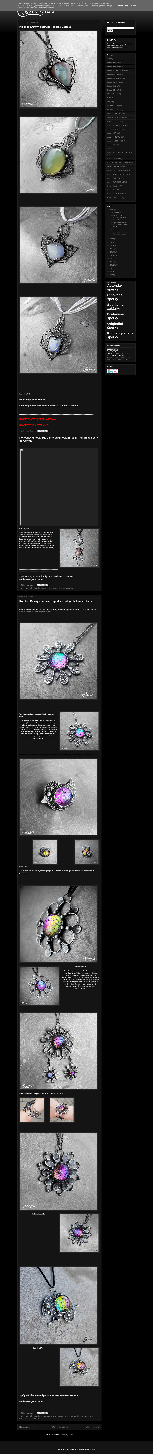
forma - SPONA (113, 90)
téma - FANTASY (113, 178)
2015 (112, 255)
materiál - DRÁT (113, 110)
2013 (112, 262)
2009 (112, 275)
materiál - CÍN (45, 588)
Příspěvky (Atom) (67, 1435)
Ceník (109, 59)
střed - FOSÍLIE (56, 588)
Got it (133, 5)
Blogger (92, 1449)
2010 (112, 271)
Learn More (123, 5)
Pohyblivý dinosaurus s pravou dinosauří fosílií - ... (119, 225)
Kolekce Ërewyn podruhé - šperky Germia (45, 26)
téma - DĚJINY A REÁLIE (116, 174)
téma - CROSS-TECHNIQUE (118, 170)
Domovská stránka (60, 1427)
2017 (112, 249)
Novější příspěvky (26, 1427)
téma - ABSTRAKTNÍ (115, 166)
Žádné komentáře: (27, 431)
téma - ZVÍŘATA (69, 588)
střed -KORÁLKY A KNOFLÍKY (118, 162)
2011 (112, 268)
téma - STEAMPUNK (115, 194)
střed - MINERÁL (113, 137)
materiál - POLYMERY (115, 117)
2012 (112, 265)
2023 (112, 239)
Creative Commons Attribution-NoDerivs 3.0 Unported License (119, 358)
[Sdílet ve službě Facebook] (45, 431)
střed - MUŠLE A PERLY (116, 141)
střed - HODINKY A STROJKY (118, 125)
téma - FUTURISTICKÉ (116, 182)
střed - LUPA (112, 133)
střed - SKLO (84, 1416)
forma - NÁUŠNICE (61, 1416)
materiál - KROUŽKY (115, 113)
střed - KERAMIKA (114, 129)
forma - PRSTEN (113, 82)
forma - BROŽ (112, 63)
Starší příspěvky (93, 1427)
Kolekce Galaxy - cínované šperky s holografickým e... (119, 232)
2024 (112, 210)
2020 (112, 242)
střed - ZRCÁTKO (114, 159)
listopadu (115, 212)
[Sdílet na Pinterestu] (47, 431)
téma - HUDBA (112, 186)
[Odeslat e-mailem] (38, 431)
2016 (112, 252)
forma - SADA (112, 86)
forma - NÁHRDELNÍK (32, 588)
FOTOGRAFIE (112, 94)
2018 (112, 245)
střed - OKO (111, 145)
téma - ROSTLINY (114, 190)
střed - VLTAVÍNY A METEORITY (119, 153)
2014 (112, 258)
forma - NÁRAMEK (47, 1416)
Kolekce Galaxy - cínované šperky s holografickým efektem (55, 601)
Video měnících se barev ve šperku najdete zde (36, 612)
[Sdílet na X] (42, 431)
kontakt (110, 102)
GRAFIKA (111, 98)
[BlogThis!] (40, 431)
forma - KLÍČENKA (114, 66)
